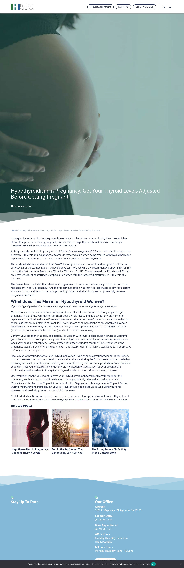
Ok (153, 564)
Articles (19, 230)
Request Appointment (100, 6)
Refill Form (123, 6)
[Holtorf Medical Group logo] (23, 6)
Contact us (82, 399)
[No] (181, 564)
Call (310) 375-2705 (144, 6)
